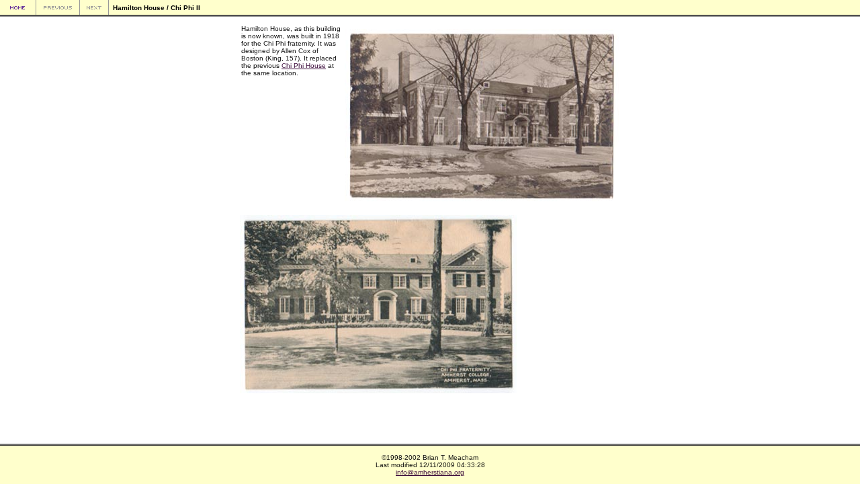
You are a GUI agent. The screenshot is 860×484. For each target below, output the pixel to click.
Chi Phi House (304, 65)
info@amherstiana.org (430, 472)
